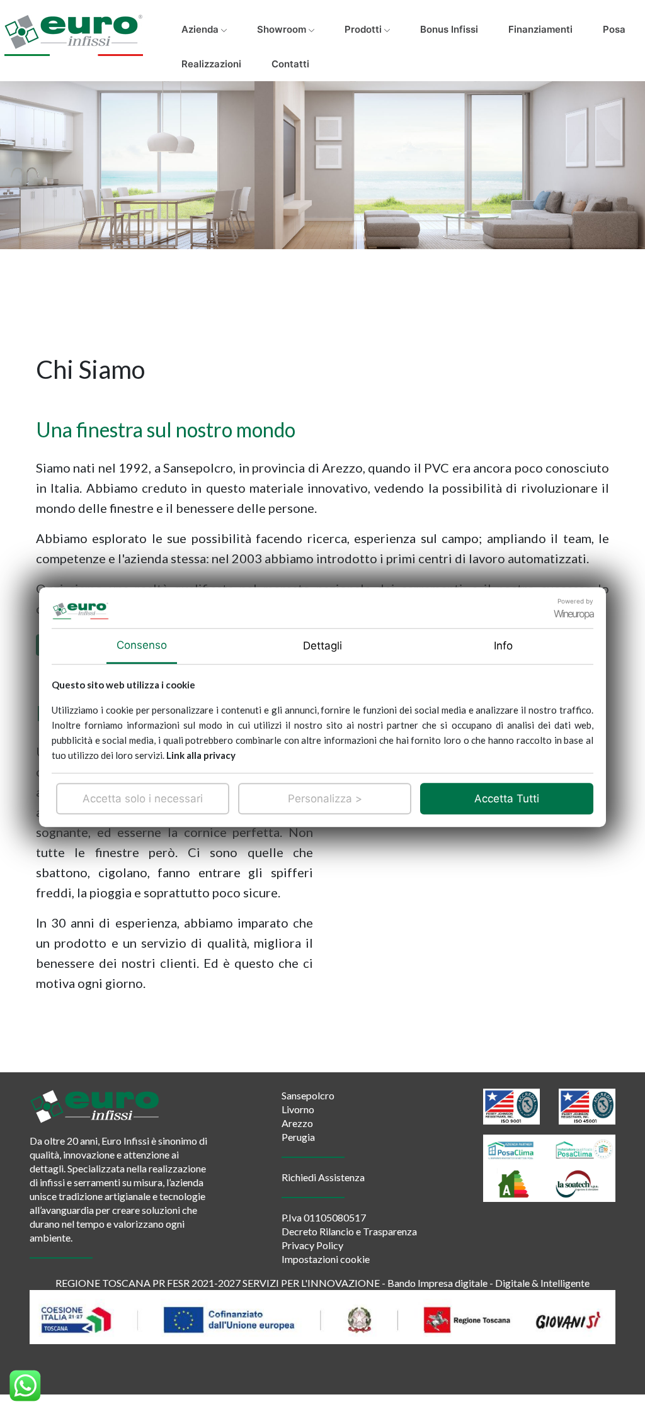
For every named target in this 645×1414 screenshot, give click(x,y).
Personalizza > (325, 798)
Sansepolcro (308, 1095)
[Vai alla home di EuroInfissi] (73, 30)
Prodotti (364, 29)
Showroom (283, 29)
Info (503, 645)
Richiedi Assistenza (323, 1177)
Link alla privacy (201, 755)
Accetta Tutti (506, 798)
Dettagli (322, 645)
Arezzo (297, 1123)
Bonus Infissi (449, 29)
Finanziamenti (540, 29)
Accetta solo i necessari (143, 798)
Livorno (298, 1109)
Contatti (290, 64)
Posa (614, 29)
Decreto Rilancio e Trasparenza (349, 1231)
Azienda (201, 29)
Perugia (298, 1137)
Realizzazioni (211, 64)
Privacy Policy (312, 1245)
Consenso (142, 645)
